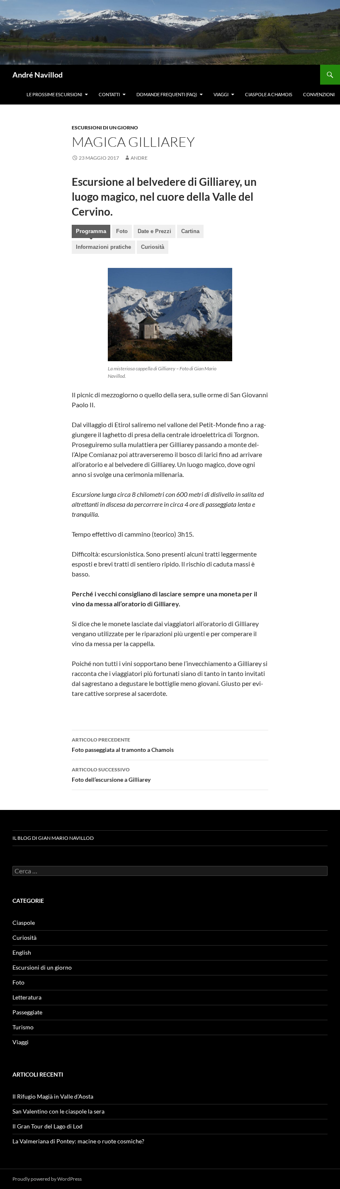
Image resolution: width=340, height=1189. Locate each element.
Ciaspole (23, 922)
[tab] (91, 232)
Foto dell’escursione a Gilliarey (111, 774)
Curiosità (152, 247)
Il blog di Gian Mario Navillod (53, 838)
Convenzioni (319, 94)
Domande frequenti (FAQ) (166, 94)
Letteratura (26, 997)
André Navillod (37, 74)
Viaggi (221, 94)
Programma (91, 231)
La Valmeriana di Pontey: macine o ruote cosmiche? (78, 1141)
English (21, 952)
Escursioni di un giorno (105, 127)
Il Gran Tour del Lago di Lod (47, 1126)
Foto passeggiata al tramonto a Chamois (123, 745)
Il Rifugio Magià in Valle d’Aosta (52, 1096)
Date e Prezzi (154, 231)
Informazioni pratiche (103, 247)
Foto (122, 231)
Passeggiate (27, 1012)
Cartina (190, 231)
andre (139, 158)
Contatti (109, 94)
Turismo (23, 1027)
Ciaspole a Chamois (268, 94)
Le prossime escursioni (54, 94)
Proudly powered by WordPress (47, 1179)
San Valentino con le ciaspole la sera (58, 1111)
